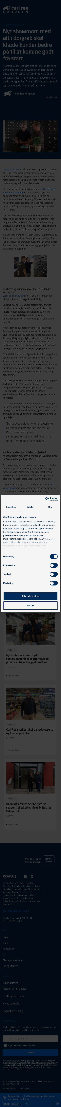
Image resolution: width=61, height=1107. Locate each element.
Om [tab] (50, 507)
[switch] (54, 565)
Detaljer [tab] (30, 507)
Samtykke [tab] (11, 507)
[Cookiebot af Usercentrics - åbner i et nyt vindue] (45, 499)
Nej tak (30, 605)
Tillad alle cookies (30, 596)
